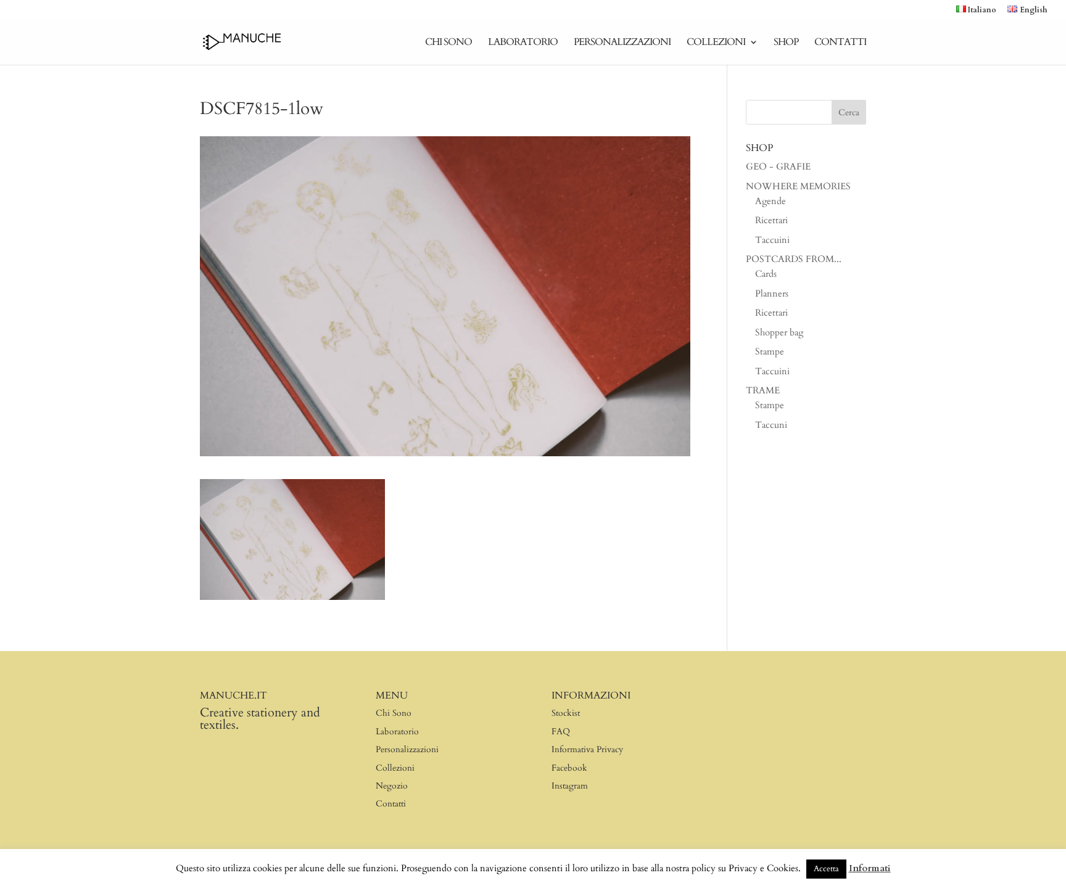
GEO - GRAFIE (778, 166)
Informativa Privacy (587, 749)
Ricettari (771, 220)
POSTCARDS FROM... (793, 259)
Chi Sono (448, 43)
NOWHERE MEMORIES (798, 186)
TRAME (763, 390)
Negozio (392, 786)
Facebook (569, 768)
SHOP (786, 43)
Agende (770, 201)
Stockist (566, 713)
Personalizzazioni (622, 43)
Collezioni (716, 43)
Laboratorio (523, 43)
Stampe (769, 351)
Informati (870, 868)
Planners (771, 293)
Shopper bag (779, 332)
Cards (766, 274)
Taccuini (772, 240)
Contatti (840, 43)
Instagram (570, 786)
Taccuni (771, 425)
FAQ (561, 731)
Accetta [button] (826, 868)
